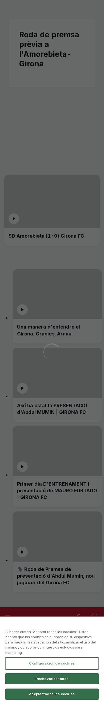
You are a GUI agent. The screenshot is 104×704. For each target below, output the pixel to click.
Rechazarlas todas (52, 679)
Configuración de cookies (52, 663)
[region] (52, 660)
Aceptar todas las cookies (52, 694)
